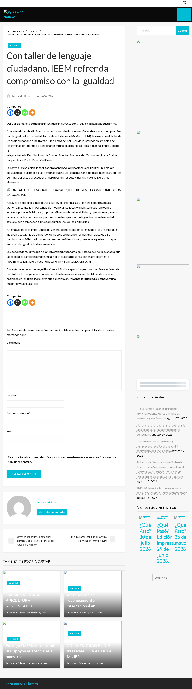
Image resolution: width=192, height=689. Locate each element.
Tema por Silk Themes (22, 684)
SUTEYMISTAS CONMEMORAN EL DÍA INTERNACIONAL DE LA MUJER (89, 648)
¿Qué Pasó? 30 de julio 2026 (145, 537)
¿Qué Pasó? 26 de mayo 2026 (180, 537)
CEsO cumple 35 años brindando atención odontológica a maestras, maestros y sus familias (158, 413)
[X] (17, 112)
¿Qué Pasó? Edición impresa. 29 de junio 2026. (166, 543)
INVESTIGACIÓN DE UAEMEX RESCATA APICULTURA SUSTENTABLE (24, 597)
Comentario (14, 342)
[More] (32, 112)
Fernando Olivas (22, 95)
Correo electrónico (19, 413)
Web (9, 430)
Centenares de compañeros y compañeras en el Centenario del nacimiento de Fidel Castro (157, 445)
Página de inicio (15, 31)
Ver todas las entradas (52, 512)
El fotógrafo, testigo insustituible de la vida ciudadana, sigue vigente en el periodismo (160, 429)
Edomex (33, 31)
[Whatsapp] (25, 112)
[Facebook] (10, 112)
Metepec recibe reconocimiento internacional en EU (84, 600)
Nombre (12, 395)
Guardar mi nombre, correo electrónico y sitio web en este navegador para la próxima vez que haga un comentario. (62, 459)
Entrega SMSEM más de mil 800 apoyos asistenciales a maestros (30, 651)
